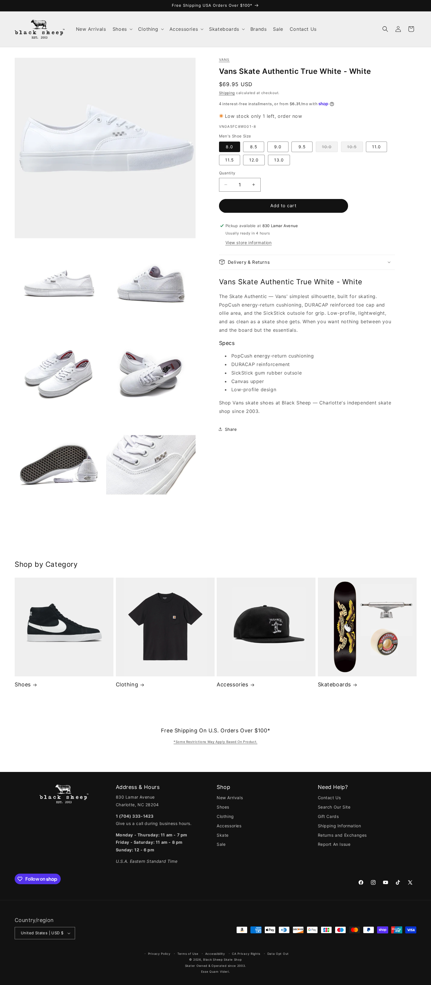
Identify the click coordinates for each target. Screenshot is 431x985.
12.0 (254, 159)
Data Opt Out (278, 953)
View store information (248, 242)
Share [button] (231, 428)
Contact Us (329, 797)
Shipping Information (339, 825)
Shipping (227, 92)
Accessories (232, 684)
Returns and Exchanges (342, 835)
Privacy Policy (159, 953)
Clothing (127, 684)
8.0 (229, 146)
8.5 (253, 146)
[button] (122, 29)
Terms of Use (187, 953)
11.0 (376, 146)
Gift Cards (328, 816)
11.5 (229, 159)
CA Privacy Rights (246, 953)
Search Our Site (334, 806)
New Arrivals (230, 797)
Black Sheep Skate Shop (222, 959)
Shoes (23, 684)
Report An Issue (334, 844)
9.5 (302, 146)
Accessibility (215, 953)
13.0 (279, 159)
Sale (221, 844)
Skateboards (334, 684)
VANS (224, 59)
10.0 (330, 148)
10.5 (355, 148)
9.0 (277, 146)
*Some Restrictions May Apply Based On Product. (215, 742)
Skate (223, 835)
